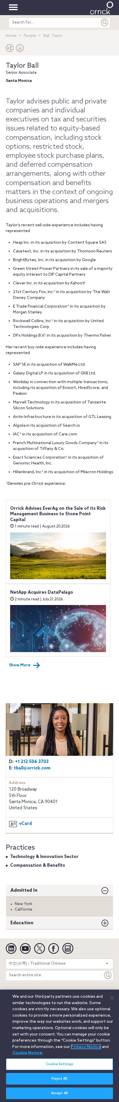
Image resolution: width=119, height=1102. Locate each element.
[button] (10, 49)
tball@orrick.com (32, 768)
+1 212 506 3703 (32, 761)
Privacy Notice (86, 1046)
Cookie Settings (59, 1064)
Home (11, 36)
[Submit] (105, 22)
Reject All (59, 1079)
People (30, 36)
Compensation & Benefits (37, 865)
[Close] (112, 997)
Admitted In (23, 890)
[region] (59, 1046)
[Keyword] (108, 975)
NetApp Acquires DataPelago (41, 592)
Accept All (59, 1093)
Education (21, 923)
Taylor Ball (22, 66)
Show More (19, 665)
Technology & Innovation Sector (44, 856)
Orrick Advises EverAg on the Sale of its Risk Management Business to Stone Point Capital (58, 514)
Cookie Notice (27, 1053)
